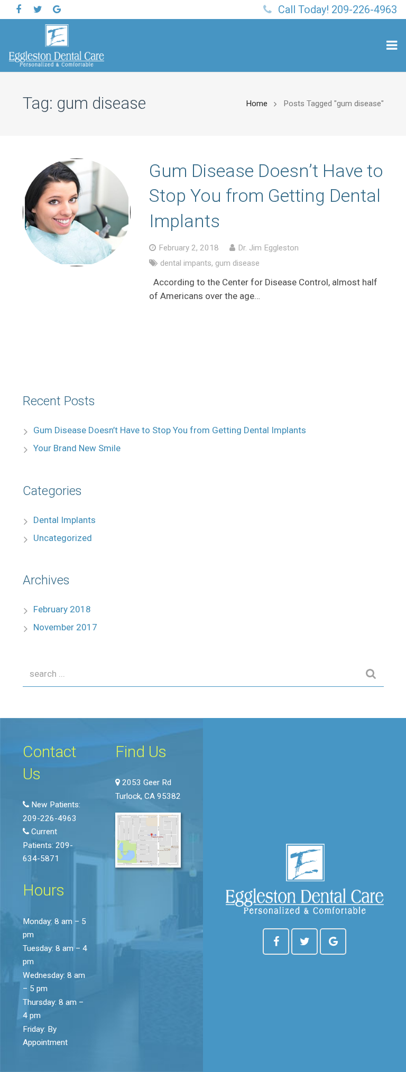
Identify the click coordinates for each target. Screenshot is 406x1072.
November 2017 (65, 627)
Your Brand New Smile (77, 448)
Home (256, 103)
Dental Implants (64, 520)
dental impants (185, 263)
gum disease (237, 263)
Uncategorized (62, 538)
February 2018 (62, 609)
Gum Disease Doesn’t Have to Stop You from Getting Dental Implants (266, 195)
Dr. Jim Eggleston (268, 248)
